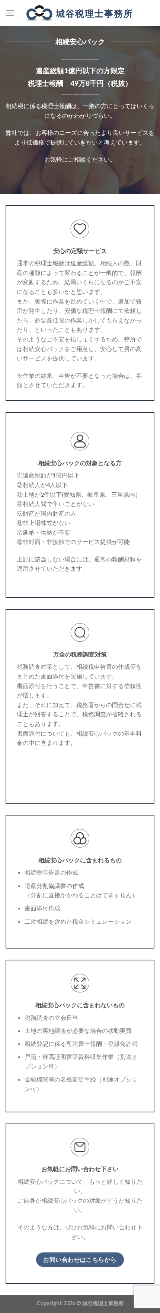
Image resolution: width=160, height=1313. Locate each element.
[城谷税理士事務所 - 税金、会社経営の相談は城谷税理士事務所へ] (80, 13)
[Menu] (10, 13)
